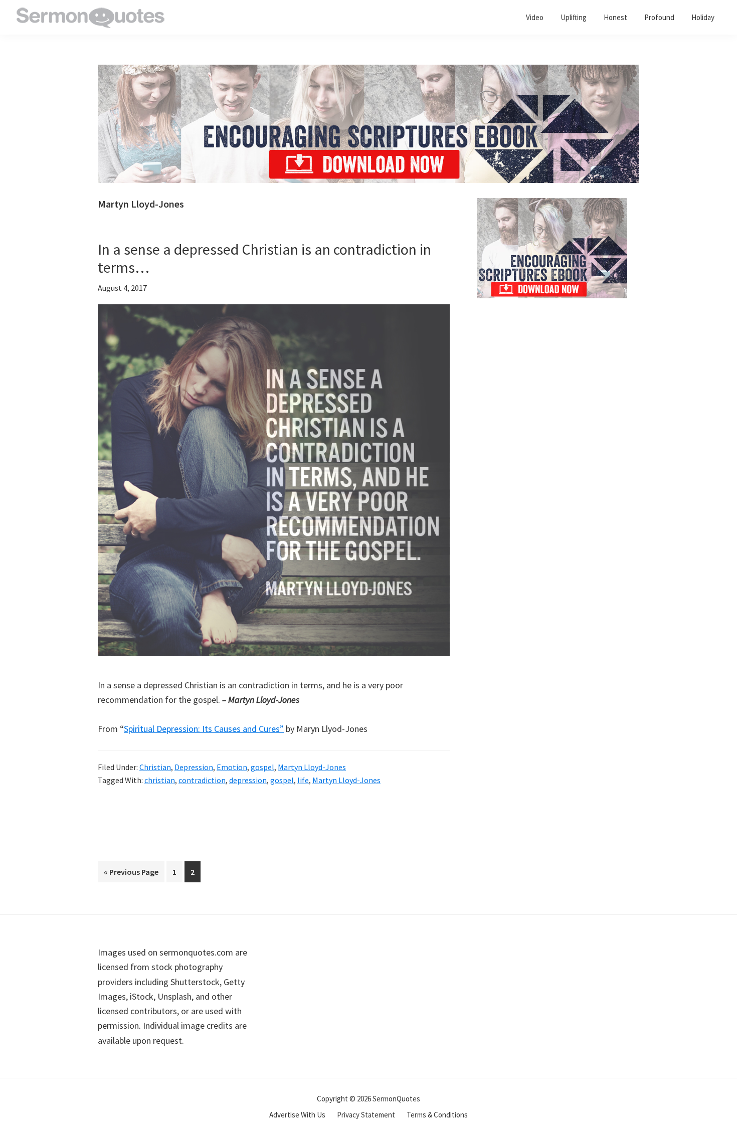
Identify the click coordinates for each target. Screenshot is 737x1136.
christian (159, 780)
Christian (155, 767)
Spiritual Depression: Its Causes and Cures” (204, 728)
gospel (262, 767)
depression (248, 780)
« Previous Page (131, 874)
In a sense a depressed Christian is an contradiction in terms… (264, 258)
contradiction (202, 780)
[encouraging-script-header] (368, 72)
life (303, 780)
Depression (193, 767)
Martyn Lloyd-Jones (312, 767)
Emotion (232, 767)
